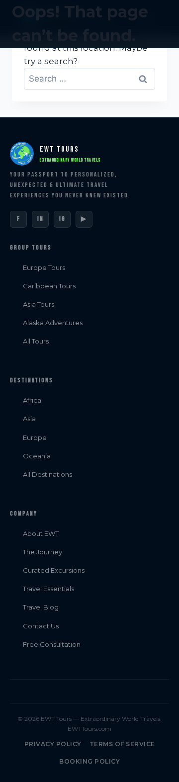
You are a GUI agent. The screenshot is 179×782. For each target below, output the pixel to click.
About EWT (41, 533)
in (40, 219)
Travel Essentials (48, 589)
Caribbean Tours (49, 286)
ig (62, 219)
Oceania (37, 456)
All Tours (36, 341)
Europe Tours (44, 267)
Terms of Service (122, 744)
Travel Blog (41, 607)
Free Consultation (52, 644)
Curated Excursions (54, 570)
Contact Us (41, 626)
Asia (29, 419)
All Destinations (47, 474)
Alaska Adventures (53, 323)
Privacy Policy (53, 744)
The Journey (42, 552)
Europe (35, 437)
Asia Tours (38, 304)
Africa (32, 400)
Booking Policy (89, 761)
